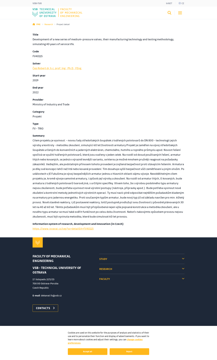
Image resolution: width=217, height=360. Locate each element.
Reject (129, 351)
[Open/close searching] (169, 13)
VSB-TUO (37, 3)
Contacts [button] (43, 308)
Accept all (87, 351)
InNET (169, 3)
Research (48, 24)
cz (183, 3)
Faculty (104, 279)
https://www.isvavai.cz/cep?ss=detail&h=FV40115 (63, 228)
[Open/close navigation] (180, 13)
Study (103, 259)
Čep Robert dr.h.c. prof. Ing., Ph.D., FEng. (57, 68)
